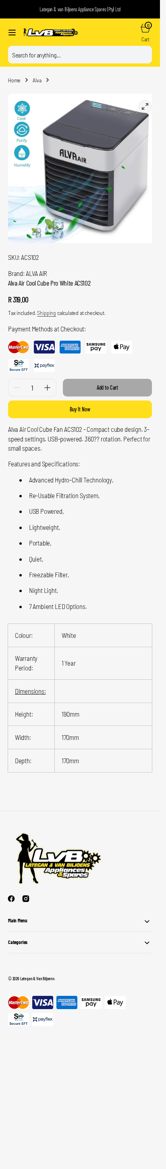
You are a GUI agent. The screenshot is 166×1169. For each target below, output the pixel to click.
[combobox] (80, 54)
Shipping (46, 306)
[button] (12, 32)
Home (14, 80)
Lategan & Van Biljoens (37, 972)
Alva (37, 80)
